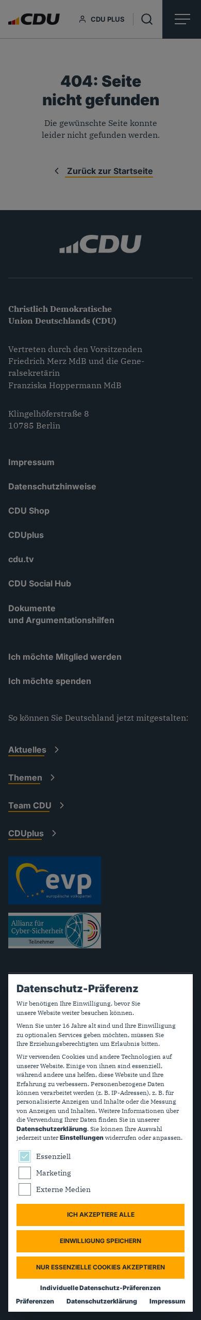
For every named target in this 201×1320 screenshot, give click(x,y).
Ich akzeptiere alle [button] (101, 1214)
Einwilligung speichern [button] (100, 1241)
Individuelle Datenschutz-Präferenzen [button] (100, 1288)
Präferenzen (35, 1301)
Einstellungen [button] (82, 1137)
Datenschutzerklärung (51, 1129)
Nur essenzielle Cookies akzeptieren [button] (100, 1267)
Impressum (167, 1301)
